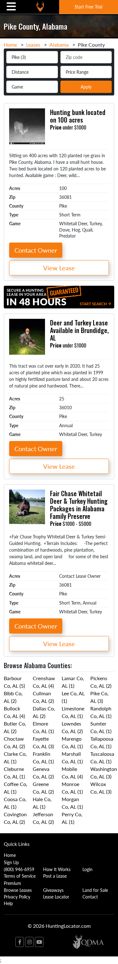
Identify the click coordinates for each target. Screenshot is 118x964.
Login (87, 869)
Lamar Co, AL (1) (73, 681)
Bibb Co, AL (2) (13, 697)
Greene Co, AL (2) (43, 787)
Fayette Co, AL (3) (43, 742)
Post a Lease (55, 876)
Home (10, 44)
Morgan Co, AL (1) (72, 802)
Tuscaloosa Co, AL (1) (102, 757)
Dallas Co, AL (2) (44, 712)
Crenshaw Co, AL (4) (44, 681)
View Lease (59, 267)
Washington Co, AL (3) (103, 772)
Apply (86, 86)
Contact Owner (35, 250)
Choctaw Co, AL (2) (14, 742)
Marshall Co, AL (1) (72, 757)
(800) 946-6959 (19, 869)
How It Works (56, 869)
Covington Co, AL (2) (15, 818)
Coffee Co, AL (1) (15, 787)
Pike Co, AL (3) (99, 697)
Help (8, 903)
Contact (90, 896)
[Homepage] (40, 7)
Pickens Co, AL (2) (100, 681)
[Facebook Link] (19, 942)
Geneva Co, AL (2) (43, 772)
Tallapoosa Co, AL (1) (101, 742)
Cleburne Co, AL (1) (14, 772)
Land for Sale (95, 890)
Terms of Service (20, 876)
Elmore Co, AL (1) (43, 727)
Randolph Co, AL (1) (100, 712)
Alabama (59, 44)
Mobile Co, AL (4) (72, 772)
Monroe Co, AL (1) (72, 787)
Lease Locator (56, 896)
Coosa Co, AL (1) (15, 802)
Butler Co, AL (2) (15, 727)
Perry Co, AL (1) (72, 818)
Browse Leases (18, 890)
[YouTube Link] (39, 942)
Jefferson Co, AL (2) (43, 818)
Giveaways (53, 890)
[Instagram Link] (29, 942)
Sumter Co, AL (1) (100, 727)
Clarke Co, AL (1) (15, 757)
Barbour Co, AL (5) (14, 681)
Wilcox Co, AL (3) (100, 787)
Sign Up (11, 862)
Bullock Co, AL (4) (14, 712)
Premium (12, 883)
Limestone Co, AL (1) (73, 712)
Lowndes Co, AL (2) (72, 727)
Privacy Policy (17, 896)
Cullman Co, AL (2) (43, 697)
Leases (33, 44)
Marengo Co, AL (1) (72, 742)
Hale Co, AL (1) (42, 802)
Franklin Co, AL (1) (43, 757)
